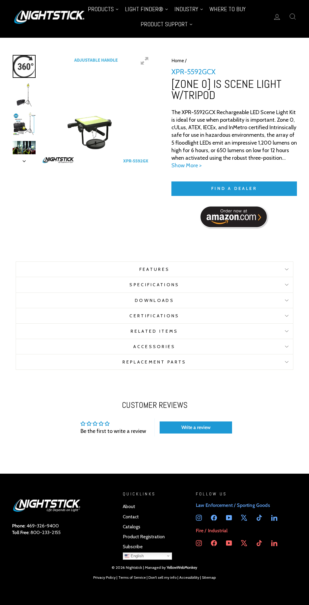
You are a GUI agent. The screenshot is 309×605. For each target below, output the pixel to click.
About (129, 506)
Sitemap (209, 577)
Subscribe (133, 546)
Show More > (186, 165)
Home (177, 60)
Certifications (154, 316)
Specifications (154, 284)
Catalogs (131, 527)
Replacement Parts (154, 362)
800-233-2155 (45, 532)
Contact (131, 517)
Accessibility (189, 577)
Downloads (154, 300)
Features (154, 269)
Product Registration (144, 536)
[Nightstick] (50, 16)
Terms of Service (132, 577)
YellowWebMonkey (182, 567)
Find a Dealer (234, 188)
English (136, 555)
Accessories (154, 346)
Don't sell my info (162, 577)
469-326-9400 (43, 526)
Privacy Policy (104, 577)
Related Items (154, 331)
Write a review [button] (196, 427)
